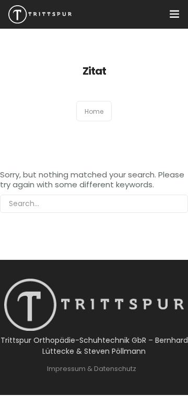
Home (94, 111)
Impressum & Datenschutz (91, 369)
